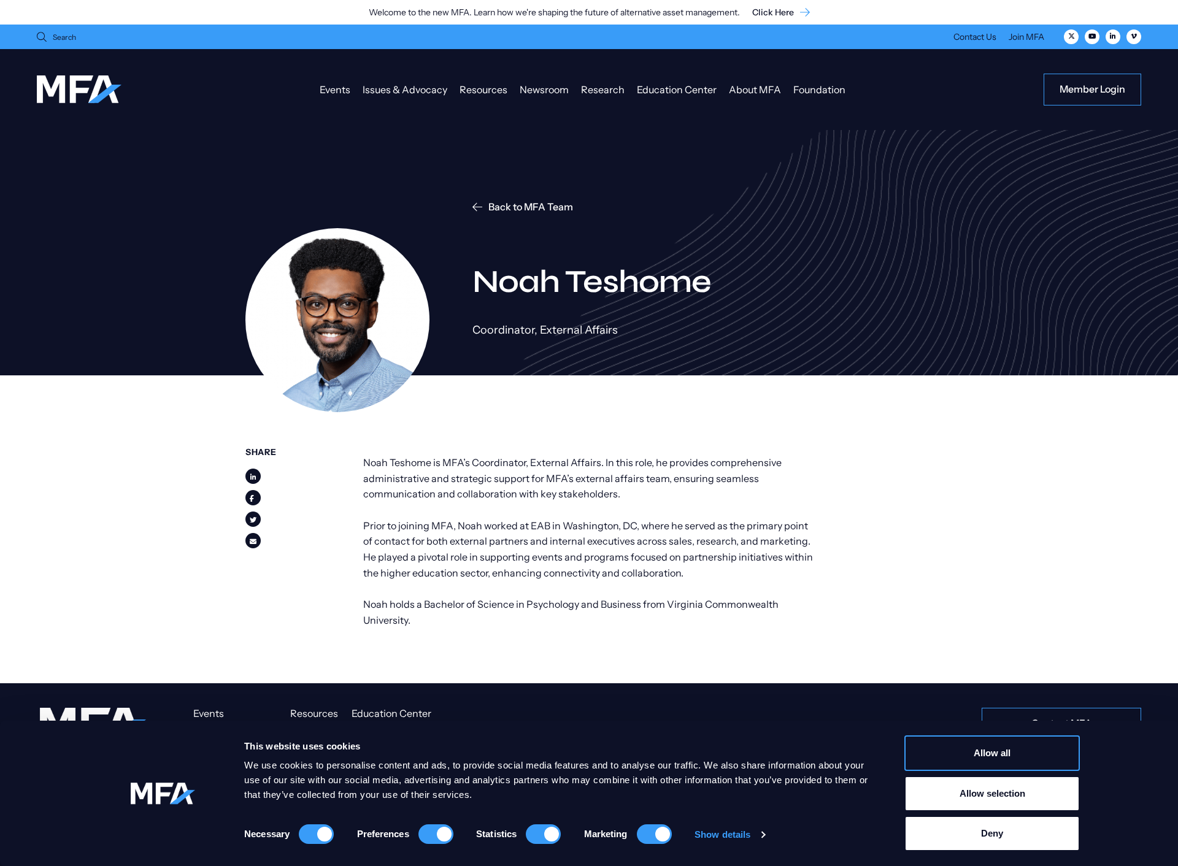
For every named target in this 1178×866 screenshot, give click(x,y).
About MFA (755, 89)
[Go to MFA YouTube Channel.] (1092, 36)
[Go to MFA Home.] (79, 89)
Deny (992, 833)
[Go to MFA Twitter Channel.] (1071, 36)
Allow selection (992, 793)
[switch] (435, 834)
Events (335, 89)
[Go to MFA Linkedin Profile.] (1113, 36)
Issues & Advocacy (405, 89)
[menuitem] (974, 38)
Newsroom (544, 89)
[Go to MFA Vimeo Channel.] (1133, 36)
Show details (722, 834)
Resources (483, 89)
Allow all (992, 753)
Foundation (819, 89)
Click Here (773, 12)
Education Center (677, 89)
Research (603, 89)
